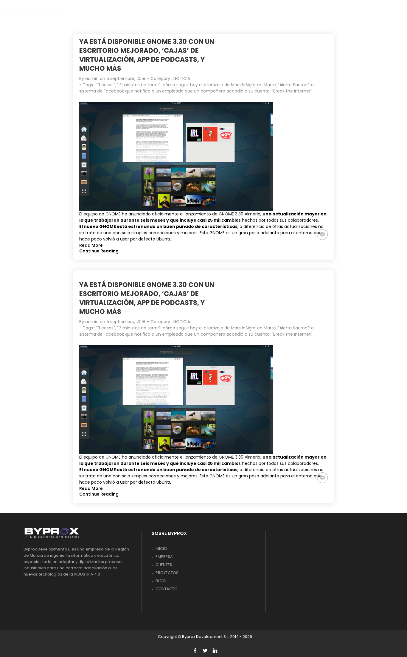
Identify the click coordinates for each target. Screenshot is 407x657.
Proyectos (167, 573)
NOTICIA (181, 78)
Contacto (167, 589)
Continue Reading (99, 251)
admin (92, 78)
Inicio (161, 548)
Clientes (164, 564)
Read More (91, 245)
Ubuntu (164, 239)
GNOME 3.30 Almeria (239, 214)
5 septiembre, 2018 (126, 78)
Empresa (164, 556)
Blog (161, 581)
